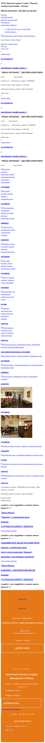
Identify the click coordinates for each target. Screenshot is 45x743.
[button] (22, 15)
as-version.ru (7, 59)
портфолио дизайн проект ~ (14, 68)
